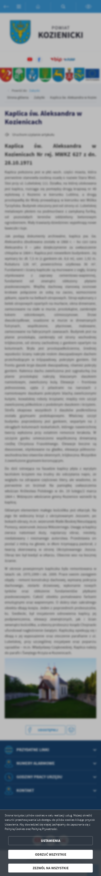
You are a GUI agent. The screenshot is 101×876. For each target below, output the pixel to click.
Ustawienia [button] (50, 840)
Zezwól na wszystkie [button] (51, 867)
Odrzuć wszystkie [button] (50, 854)
